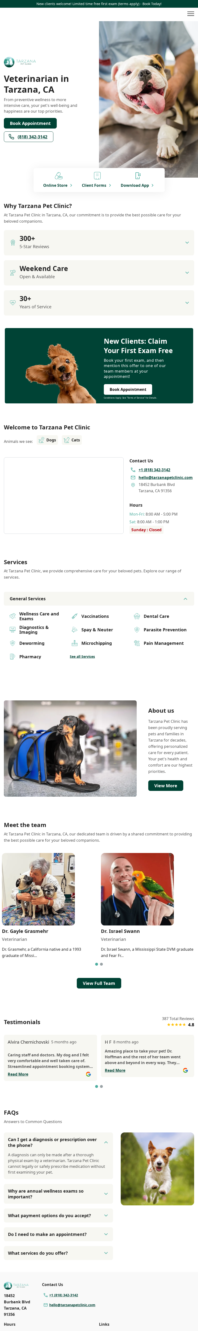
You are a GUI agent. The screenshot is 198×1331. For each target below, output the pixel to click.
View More (165, 785)
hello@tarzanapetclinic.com (72, 1305)
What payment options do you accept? (49, 1215)
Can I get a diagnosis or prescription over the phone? (52, 1142)
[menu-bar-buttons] (190, 14)
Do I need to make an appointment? (47, 1234)
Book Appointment (30, 123)
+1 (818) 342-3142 (63, 1295)
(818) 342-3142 (32, 137)
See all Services (82, 656)
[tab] (96, 964)
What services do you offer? (38, 1253)
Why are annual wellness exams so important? (46, 1194)
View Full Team (99, 983)
